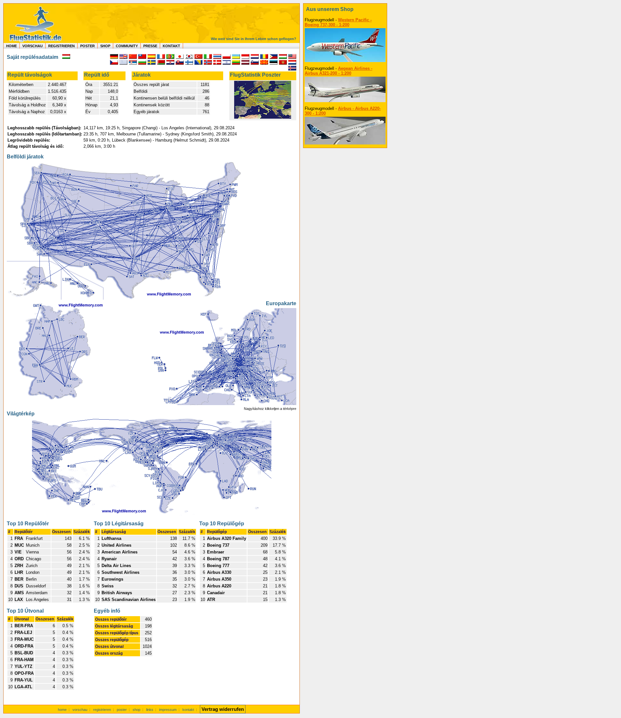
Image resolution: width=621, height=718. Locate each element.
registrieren (102, 710)
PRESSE (150, 46)
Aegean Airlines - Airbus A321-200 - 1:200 (338, 71)
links (149, 710)
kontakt (188, 710)
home (62, 710)
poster (122, 710)
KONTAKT (171, 46)
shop (136, 710)
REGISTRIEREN (61, 46)
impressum (168, 710)
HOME (11, 46)
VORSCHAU (32, 46)
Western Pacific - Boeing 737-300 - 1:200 (338, 22)
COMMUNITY (127, 46)
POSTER (87, 46)
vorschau (79, 710)
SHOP (105, 46)
